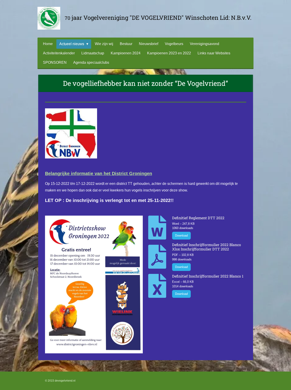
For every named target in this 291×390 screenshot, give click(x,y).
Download (181, 235)
